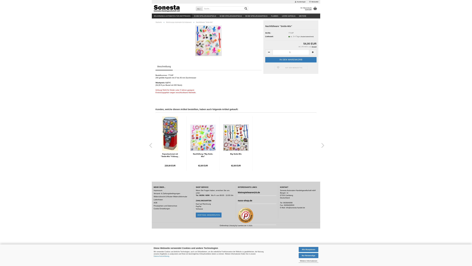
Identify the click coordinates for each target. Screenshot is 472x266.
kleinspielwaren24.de (249, 192)
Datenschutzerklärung (161, 256)
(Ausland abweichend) (307, 36)
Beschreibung (164, 66)
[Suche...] (245, 9)
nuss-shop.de (245, 200)
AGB (155, 203)
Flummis (274, 16)
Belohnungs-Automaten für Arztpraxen (172, 16)
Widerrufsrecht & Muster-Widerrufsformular (170, 197)
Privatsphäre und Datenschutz (165, 206)
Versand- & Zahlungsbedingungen (167, 193)
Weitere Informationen (308, 261)
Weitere (302, 16)
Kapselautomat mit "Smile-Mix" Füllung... (170, 155)
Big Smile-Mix (236, 154)
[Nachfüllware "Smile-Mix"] (208, 41)
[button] (150, 145)
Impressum (158, 190)
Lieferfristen (158, 200)
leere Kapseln (288, 16)
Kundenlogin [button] (301, 2)
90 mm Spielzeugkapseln (256, 16)
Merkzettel (314, 2)
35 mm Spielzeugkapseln (205, 16)
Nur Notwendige (308, 256)
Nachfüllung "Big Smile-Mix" (203, 155)
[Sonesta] (173, 9)
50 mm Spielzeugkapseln (231, 16)
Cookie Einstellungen (162, 209)
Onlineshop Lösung (227, 225)
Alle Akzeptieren (308, 249)
